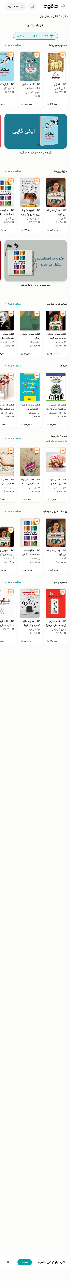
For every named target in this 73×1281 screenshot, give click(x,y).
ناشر (55, 16)
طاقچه (64, 16)
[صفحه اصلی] (51, 6)
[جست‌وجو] (32, 6)
